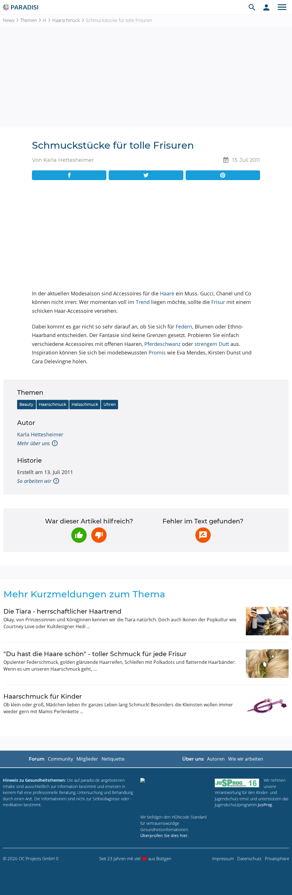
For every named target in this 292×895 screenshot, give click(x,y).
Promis (157, 352)
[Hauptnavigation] (282, 7)
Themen (28, 20)
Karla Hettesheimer (40, 434)
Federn (184, 326)
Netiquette (113, 759)
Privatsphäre (277, 858)
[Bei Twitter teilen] (146, 175)
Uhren (110, 404)
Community (60, 759)
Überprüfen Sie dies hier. (164, 835)
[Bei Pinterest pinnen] (223, 175)
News (8, 20)
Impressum (223, 858)
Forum (36, 759)
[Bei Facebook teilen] (69, 175)
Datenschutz (249, 858)
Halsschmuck (85, 404)
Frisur (218, 302)
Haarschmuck (66, 20)
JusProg (265, 804)
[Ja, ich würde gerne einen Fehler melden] (203, 535)
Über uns (193, 759)
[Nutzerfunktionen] (266, 7)
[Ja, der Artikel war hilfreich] (79, 535)
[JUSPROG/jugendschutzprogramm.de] (237, 782)
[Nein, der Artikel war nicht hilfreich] (99, 535)
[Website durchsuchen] (252, 7)
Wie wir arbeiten (245, 759)
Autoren (216, 759)
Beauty (26, 404)
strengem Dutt (211, 343)
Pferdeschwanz (162, 343)
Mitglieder (87, 759)
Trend (143, 302)
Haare (167, 293)
